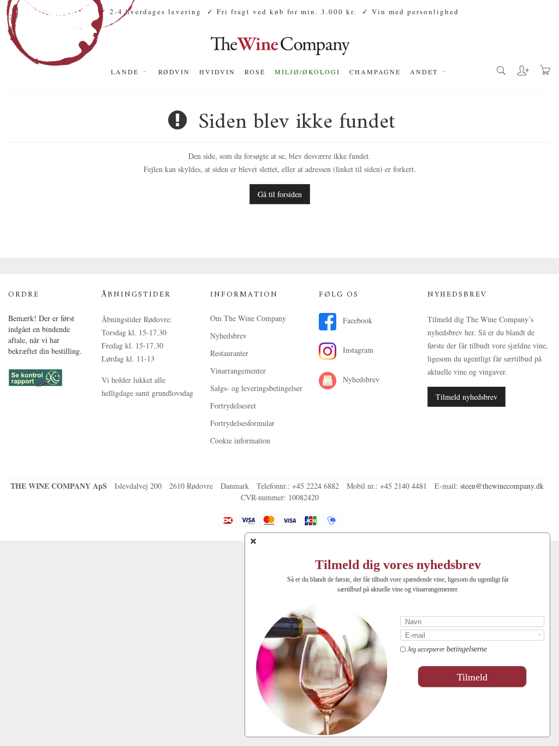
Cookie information (240, 440)
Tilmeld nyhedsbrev (466, 397)
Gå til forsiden (280, 194)
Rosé (255, 71)
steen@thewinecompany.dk (502, 486)
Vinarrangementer (238, 370)
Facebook (356, 320)
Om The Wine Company (248, 318)
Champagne (375, 71)
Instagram (357, 350)
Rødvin (174, 71)
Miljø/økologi (307, 71)
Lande (126, 71)
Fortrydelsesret (233, 405)
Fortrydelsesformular (242, 423)
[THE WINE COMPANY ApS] (279, 40)
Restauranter (229, 353)
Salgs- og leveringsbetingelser (256, 388)
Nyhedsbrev (228, 335)
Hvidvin (217, 71)
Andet (425, 71)
